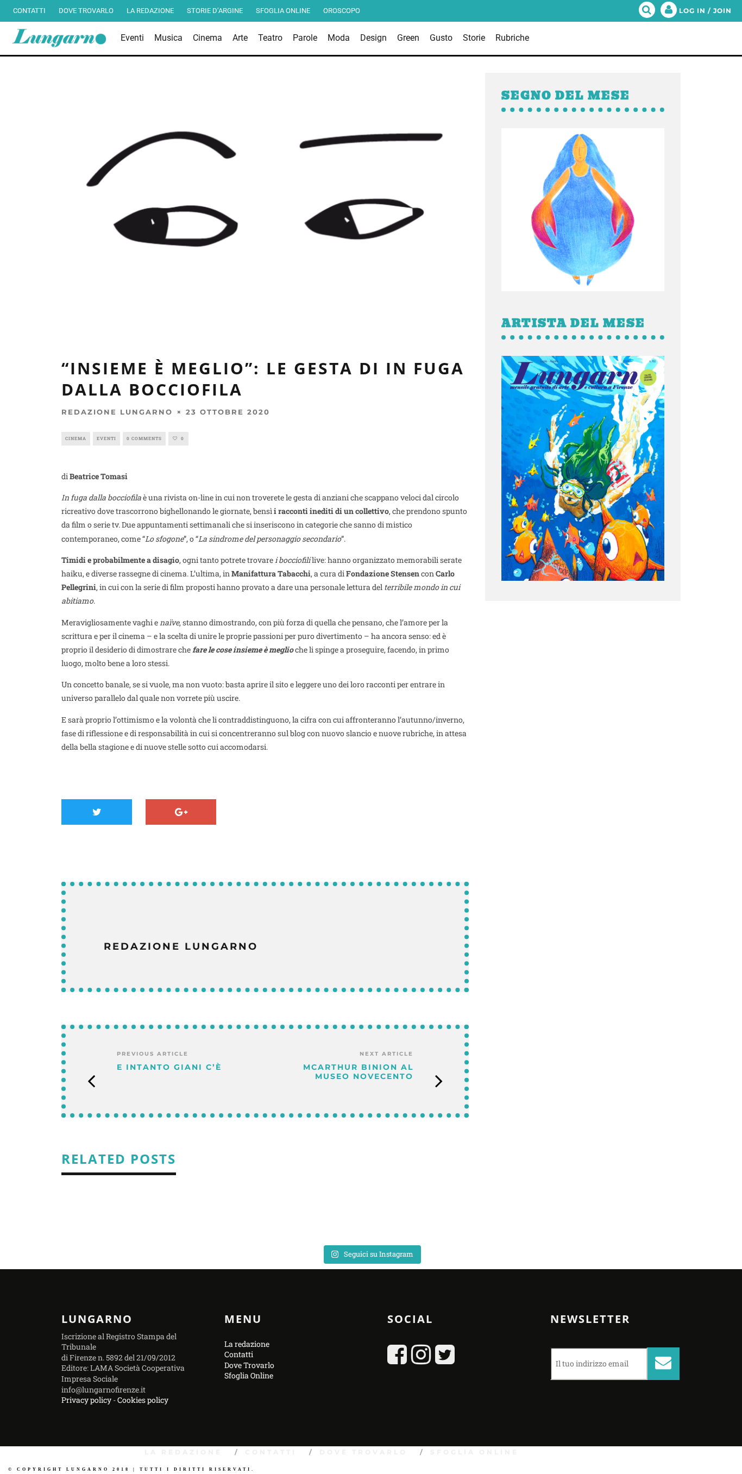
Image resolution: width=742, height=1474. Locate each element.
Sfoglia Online (283, 11)
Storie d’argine (215, 11)
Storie (474, 38)
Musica (168, 38)
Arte (240, 38)
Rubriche (512, 38)
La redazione (150, 11)
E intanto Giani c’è (169, 1067)
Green (408, 38)
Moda (339, 38)
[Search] (647, 11)
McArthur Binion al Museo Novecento (358, 1072)
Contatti (29, 11)
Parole (305, 38)
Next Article (386, 1053)
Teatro (270, 38)
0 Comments (144, 438)
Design (373, 38)
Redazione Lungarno (117, 411)
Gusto (441, 38)
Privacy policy (86, 1400)
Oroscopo (341, 11)
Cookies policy (142, 1400)
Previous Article (152, 1053)
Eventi (132, 38)
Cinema (207, 38)
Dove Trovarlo (86, 11)
